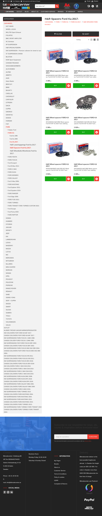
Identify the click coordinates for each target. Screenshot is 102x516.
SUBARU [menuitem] (9, 313)
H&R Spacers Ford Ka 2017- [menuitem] (20, 148)
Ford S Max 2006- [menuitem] (13, 181)
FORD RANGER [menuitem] (13, 193)
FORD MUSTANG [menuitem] (13, 184)
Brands (56, 464)
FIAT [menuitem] (7, 124)
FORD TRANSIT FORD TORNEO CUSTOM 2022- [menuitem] (23, 206)
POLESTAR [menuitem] (9, 282)
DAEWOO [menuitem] (9, 112)
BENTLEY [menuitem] (9, 84)
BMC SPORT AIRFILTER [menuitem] (14, 38)
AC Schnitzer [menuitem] (10, 41)
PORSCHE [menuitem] (9, 285)
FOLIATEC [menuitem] (9, 35)
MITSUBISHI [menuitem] (10, 261)
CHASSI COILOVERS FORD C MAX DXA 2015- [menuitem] (19, 374)
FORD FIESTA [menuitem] (12, 157)
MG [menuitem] (7, 255)
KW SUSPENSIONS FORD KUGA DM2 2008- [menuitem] (18, 376)
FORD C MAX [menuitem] (12, 169)
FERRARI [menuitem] (9, 121)
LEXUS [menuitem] (8, 242)
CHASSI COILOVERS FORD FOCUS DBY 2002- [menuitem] (19, 345)
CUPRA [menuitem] (8, 109)
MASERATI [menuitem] (9, 245)
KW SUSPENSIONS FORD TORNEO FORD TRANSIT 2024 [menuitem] (23, 407)
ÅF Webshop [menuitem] (70, 11)
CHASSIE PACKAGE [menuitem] (12, 63)
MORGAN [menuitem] (9, 270)
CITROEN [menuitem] (9, 102)
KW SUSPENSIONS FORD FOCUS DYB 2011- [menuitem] (18, 356)
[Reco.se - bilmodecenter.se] (76, 6)
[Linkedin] (11, 492)
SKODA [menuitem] (8, 303)
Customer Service (59, 470)
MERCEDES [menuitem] (10, 258)
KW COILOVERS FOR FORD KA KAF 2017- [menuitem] (18, 333)
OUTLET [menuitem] (19, 11)
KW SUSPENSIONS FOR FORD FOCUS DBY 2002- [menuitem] (20, 343)
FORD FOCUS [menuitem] (12, 160)
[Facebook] (4, 492)
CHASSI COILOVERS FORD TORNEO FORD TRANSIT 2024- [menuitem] (21, 411)
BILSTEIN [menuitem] (9, 57)
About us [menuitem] (34, 11)
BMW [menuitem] (7, 87)
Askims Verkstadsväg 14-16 (12, 462)
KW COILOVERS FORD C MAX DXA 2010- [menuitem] (17, 366)
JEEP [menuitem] (7, 233)
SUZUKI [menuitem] (8, 310)
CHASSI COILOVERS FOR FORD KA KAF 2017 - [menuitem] (19, 335)
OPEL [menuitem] (8, 276)
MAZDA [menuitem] (8, 248)
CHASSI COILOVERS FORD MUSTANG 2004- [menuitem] (18, 394)
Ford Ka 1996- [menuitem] (14, 136)
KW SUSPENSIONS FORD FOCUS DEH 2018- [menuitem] (18, 361)
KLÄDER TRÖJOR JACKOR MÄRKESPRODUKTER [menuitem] (20, 330)
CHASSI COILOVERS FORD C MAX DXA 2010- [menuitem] (19, 368)
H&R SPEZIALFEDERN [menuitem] (13, 47)
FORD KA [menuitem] (11, 133)
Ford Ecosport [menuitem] (12, 163)
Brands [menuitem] (60, 11)
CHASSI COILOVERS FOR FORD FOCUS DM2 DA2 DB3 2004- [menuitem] (22, 352)
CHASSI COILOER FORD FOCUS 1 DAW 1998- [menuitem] (19, 340)
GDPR (56, 480)
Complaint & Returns (60, 484)
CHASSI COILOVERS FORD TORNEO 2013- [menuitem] (18, 404)
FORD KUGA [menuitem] (12, 172)
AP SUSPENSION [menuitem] (11, 44)
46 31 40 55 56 (13, 476)
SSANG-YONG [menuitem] (10, 297)
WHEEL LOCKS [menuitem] (11, 29)
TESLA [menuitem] (8, 316)
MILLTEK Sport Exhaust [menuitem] (13, 32)
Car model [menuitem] (10, 11)
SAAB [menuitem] (7, 294)
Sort (86, 34)
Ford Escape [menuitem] (12, 209)
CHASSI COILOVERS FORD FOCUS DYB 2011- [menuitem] (19, 358)
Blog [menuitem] (27, 11)
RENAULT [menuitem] (9, 291)
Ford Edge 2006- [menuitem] (13, 196)
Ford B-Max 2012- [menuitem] (13, 166)
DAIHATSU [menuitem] (9, 115)
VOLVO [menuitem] (8, 325)
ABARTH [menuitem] (8, 75)
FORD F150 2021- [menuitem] (14, 199)
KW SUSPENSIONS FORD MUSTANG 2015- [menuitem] (18, 399)
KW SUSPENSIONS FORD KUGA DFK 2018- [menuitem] (18, 379)
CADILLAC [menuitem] (9, 93)
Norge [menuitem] (80, 11)
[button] (92, 6)
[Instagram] (8, 492)
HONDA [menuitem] (8, 218)
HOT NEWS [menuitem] (9, 26)
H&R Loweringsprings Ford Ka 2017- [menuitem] (23, 145)
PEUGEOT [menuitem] (9, 279)
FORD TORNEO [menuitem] (13, 202)
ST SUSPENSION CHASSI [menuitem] (14, 54)
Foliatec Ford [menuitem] (12, 130)
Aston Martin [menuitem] (10, 81)
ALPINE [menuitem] (8, 72)
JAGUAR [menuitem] (8, 227)
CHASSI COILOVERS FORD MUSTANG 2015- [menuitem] (18, 402)
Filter (59, 34)
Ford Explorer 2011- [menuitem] (14, 187)
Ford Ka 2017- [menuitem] (14, 142)
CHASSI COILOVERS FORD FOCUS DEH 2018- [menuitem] (19, 363)
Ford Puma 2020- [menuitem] (13, 212)
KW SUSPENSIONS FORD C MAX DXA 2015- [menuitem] (18, 371)
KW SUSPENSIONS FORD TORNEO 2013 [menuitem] (17, 391)
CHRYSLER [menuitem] (9, 99)
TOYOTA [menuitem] (9, 319)
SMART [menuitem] (8, 306)
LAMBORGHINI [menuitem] (11, 239)
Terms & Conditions (60, 474)
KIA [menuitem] (7, 236)
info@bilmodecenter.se (14, 482)
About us (57, 467)
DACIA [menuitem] (8, 105)
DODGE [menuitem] (8, 118)
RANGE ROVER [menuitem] (11, 288)
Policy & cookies (59, 477)
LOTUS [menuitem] (8, 252)
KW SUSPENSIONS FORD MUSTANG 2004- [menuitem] (18, 397)
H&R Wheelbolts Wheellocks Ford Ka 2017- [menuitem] (23, 152)
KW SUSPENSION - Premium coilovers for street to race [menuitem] (23, 50)
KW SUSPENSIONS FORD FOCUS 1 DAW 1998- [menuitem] (19, 338)
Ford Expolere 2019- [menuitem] (14, 190)
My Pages (57, 460)
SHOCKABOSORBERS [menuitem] (13, 66)
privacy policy (88, 441)
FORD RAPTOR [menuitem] (13, 215)
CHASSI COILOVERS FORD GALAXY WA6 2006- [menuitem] (19, 386)
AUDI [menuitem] (7, 78)
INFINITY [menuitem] (9, 230)
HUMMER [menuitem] (9, 221)
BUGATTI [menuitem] (9, 90)
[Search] (57, 6)
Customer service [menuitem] (48, 11)
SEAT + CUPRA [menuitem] (11, 300)
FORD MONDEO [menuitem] (13, 175)
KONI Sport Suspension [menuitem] (13, 60)
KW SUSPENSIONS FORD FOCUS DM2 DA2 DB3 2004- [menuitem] (22, 348)
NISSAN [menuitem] (8, 273)
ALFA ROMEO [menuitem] (10, 69)
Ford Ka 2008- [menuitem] (14, 139)
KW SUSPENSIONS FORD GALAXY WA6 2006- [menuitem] (19, 384)
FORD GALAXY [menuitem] (13, 178)
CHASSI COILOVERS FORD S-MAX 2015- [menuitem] (17, 389)
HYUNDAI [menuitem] (9, 224)
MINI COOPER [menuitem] (10, 267)
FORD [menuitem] (8, 127)
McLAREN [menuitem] (9, 264)
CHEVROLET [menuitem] (10, 96)
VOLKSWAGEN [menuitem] (11, 322)
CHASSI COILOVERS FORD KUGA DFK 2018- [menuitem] (18, 381)
